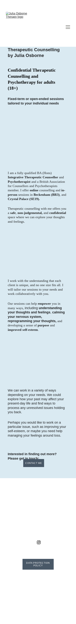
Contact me (33, 463)
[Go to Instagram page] (39, 542)
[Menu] (68, 27)
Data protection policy (38, 564)
